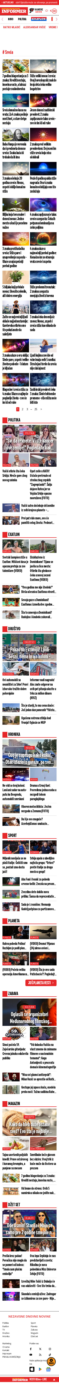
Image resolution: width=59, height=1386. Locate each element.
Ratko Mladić (11, 27)
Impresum (6, 1353)
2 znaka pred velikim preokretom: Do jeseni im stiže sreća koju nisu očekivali (43, 150)
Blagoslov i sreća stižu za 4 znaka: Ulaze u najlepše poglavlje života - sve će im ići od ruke (15, 396)
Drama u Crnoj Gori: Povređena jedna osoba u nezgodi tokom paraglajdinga (43, 792)
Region (29, 747)
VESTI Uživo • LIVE (38, 1379)
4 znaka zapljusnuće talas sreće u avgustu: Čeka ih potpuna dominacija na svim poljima (43, 221)
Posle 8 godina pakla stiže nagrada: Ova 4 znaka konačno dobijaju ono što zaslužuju (43, 185)
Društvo (29, 642)
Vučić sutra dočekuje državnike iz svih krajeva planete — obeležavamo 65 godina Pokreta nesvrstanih (38, 508)
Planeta (7, 937)
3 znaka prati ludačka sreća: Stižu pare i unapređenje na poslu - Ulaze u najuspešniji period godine (14, 257)
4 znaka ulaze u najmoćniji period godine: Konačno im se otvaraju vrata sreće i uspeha (43, 255)
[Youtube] (33, 1354)
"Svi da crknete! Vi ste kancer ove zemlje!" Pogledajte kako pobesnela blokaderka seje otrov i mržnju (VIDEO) (30, 444)
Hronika (7, 779)
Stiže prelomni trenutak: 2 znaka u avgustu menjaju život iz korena (42, 291)
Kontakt (5, 1350)
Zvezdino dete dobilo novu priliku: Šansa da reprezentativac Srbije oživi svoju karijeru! (39, 894)
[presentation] (2, 19)
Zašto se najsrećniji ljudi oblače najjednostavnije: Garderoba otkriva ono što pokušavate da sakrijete (15, 325)
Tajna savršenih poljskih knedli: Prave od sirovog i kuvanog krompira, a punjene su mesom (15, 1161)
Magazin (34, 1333)
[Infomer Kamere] (36, 11)
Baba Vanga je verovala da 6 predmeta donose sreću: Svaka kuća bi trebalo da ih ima (14, 150)
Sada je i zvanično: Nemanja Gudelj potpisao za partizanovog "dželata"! (38, 907)
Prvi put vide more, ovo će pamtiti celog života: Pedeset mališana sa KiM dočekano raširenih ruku (36, 520)
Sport (33, 1323)
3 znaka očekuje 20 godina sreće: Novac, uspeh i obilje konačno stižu (13, 185)
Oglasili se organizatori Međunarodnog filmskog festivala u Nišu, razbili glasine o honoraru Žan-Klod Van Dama (29, 1018)
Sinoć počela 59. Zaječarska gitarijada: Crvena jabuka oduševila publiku (15, 1051)
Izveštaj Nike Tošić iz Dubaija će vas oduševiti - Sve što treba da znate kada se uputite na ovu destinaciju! (38, 1284)
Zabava (34, 1329)
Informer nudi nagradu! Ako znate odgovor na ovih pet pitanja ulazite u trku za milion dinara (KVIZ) (43, 689)
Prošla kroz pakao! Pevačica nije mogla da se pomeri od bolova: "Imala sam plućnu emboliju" (14, 1265)
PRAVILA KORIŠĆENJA (11, 1357)
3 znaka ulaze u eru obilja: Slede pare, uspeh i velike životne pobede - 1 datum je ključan (15, 362)
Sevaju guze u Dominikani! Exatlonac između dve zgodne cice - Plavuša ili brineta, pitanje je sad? (38, 602)
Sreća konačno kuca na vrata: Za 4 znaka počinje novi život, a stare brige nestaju (15, 116)
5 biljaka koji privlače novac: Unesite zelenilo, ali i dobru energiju (14, 291)
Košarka (7, 852)
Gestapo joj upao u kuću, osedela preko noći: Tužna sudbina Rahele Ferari (38, 1090)
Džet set (34, 1336)
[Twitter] (43, 1348)
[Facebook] (33, 1348)
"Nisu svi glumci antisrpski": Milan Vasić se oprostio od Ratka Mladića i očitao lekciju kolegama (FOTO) (38, 1077)
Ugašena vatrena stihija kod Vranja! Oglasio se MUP (36, 720)
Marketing (6, 1343)
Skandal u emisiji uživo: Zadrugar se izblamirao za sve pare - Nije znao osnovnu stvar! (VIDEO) (38, 1296)
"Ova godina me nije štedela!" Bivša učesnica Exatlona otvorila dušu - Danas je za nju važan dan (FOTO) (38, 590)
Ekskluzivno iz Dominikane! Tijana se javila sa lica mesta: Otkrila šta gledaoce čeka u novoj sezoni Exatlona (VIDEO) (41, 569)
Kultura (29, 1007)
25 (35, 409)
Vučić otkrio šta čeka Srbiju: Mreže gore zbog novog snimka (14, 475)
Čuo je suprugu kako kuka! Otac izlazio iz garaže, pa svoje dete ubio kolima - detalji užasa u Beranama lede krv (29, 759)
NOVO (10, 19)
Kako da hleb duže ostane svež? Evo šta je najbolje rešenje (29, 1128)
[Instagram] (53, 1348)
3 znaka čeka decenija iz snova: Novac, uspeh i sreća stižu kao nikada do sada (43, 323)
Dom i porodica (37, 1149)
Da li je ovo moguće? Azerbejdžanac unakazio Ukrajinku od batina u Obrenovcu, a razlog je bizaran (39, 821)
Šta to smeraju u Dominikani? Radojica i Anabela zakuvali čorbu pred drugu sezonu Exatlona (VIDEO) (36, 615)
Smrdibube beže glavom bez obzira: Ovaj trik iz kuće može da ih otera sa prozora (43, 1161)
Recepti (29, 1117)
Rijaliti (29, 1218)
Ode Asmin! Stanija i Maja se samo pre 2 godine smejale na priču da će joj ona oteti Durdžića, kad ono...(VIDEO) (29, 1229)
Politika (22, 19)
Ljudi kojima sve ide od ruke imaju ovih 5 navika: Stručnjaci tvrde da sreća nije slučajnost (43, 362)
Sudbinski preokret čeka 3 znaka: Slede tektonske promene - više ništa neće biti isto (43, 396)
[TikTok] (53, 1354)
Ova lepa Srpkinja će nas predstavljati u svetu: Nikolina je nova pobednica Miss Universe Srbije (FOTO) (43, 1265)
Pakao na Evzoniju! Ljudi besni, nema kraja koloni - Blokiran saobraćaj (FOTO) (30, 653)
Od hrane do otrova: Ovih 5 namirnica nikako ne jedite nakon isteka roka (38, 1191)
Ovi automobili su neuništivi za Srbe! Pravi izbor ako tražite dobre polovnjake (15, 686)
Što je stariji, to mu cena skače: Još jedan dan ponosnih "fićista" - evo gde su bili (38, 708)
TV (3, 1329)
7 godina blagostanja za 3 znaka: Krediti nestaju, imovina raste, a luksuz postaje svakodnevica (15, 82)
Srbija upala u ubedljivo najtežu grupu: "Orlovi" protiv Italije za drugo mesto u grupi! (42, 865)
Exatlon (7, 551)
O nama (6, 1347)
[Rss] (43, 1354)
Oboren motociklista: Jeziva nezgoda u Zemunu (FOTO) (36, 809)
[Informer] (46, 11)
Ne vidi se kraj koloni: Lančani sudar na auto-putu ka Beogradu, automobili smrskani (14, 792)
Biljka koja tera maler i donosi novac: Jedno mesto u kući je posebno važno (14, 221)
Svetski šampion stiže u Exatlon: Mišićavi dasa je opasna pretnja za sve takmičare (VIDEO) (15, 564)
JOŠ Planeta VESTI (39, 983)
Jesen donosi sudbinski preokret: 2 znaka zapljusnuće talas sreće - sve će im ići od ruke (43, 116)
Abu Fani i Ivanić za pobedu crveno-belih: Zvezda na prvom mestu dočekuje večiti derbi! (37, 882)
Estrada (6, 1250)
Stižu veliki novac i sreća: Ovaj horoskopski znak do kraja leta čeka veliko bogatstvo (43, 82)
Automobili (8, 674)
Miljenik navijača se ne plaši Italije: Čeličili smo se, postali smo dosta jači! (15, 865)
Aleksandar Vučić (34, 27)
